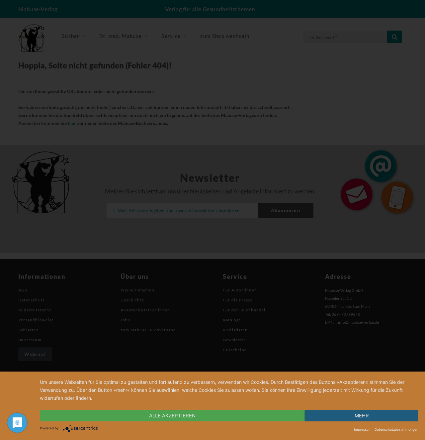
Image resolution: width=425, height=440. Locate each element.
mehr (362, 415)
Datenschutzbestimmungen (396, 429)
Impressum (363, 429)
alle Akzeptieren (172, 415)
